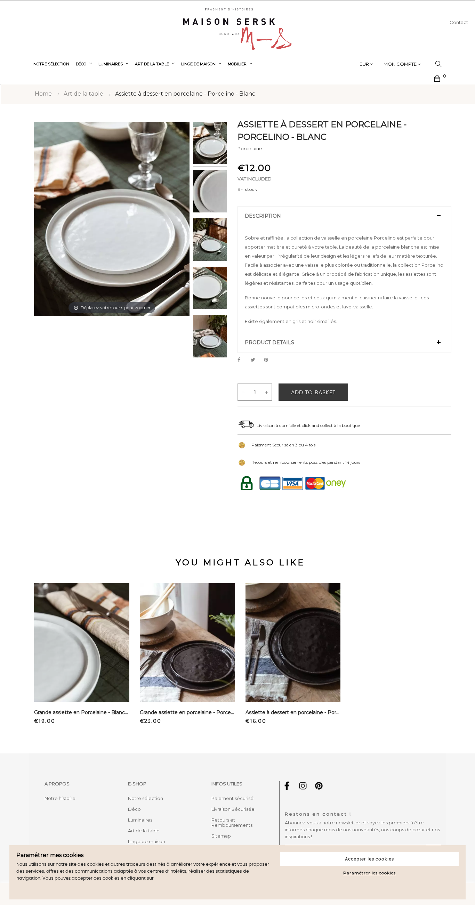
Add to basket (313, 392)
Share (243, 360)
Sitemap (221, 836)
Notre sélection (145, 798)
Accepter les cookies (369, 859)
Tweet (256, 360)
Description (263, 216)
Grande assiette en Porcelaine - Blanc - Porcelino (81, 712)
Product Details (269, 342)
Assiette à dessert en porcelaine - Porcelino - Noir (293, 712)
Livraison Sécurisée (233, 809)
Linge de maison (146, 841)
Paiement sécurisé (232, 798)
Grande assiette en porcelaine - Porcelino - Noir (187, 712)
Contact (459, 22)
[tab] (344, 216)
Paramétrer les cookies (369, 872)
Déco (134, 809)
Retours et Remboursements (231, 822)
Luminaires (140, 820)
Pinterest (269, 360)
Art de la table (144, 830)
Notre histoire (60, 798)
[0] (437, 78)
